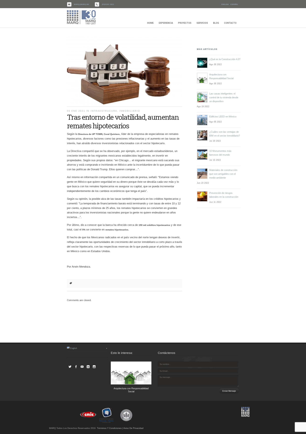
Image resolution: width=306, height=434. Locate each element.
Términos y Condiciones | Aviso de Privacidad (120, 428)
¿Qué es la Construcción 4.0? (224, 59)
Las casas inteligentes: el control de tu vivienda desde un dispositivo (223, 97)
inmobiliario (129, 111)
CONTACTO (230, 23)
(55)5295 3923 (108, 4)
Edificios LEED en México (222, 116)
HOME (150, 23)
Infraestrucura (104, 111)
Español (234, 4)
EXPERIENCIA (166, 23)
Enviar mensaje (229, 390)
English (225, 4)
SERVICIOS (202, 23)
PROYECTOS (184, 23)
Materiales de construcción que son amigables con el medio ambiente (223, 174)
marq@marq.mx (81, 4)
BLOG (216, 23)
